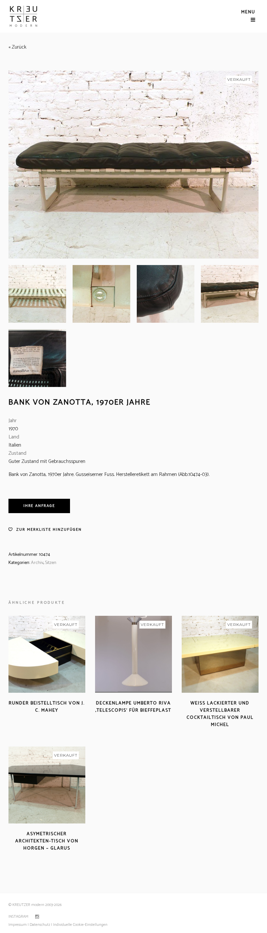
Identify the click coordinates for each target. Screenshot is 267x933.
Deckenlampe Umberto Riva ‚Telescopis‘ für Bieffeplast (133, 707)
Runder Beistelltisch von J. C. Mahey (47, 707)
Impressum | (18, 925)
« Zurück (17, 47)
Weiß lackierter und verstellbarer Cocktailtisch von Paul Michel (220, 714)
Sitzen (50, 563)
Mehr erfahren (28, 718)
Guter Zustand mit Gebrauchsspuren (46, 461)
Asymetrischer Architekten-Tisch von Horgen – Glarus (46, 841)
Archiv (37, 563)
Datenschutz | (41, 925)
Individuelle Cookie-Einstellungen (79, 925)
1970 (13, 428)
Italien (14, 445)
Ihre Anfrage (39, 506)
